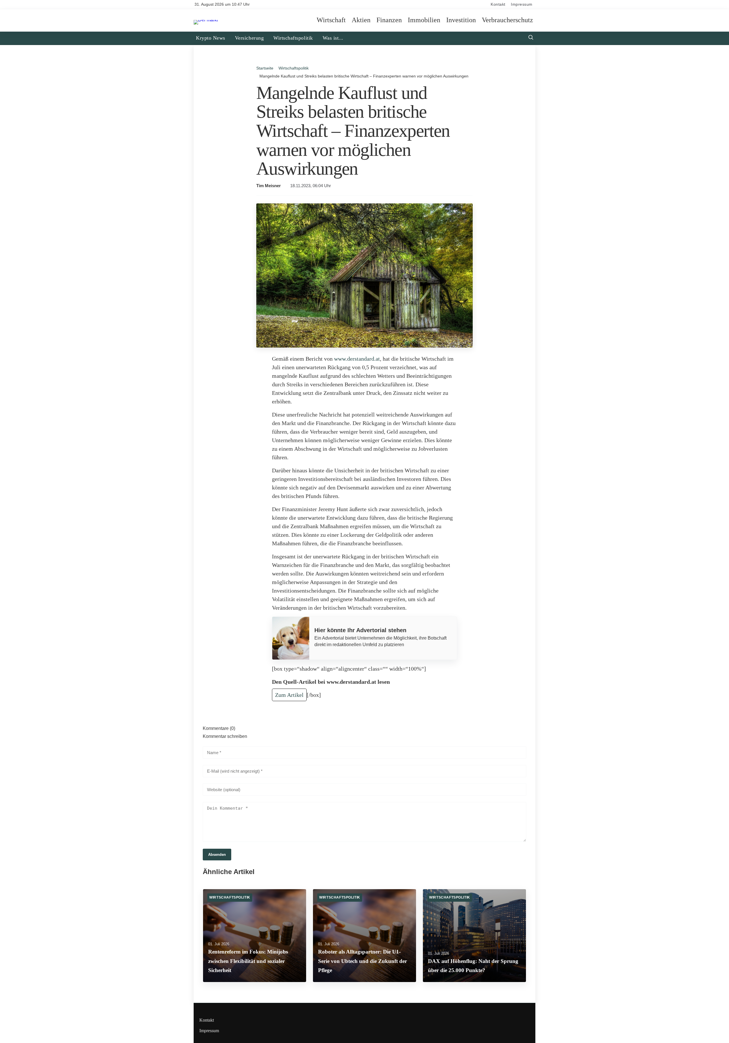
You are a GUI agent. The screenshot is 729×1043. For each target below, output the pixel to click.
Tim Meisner (268, 185)
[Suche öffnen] (530, 38)
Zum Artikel (289, 695)
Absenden (217, 854)
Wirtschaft (331, 20)
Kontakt (498, 4)
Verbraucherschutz (507, 20)
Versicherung (249, 38)
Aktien (361, 20)
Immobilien (424, 20)
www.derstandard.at (357, 359)
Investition (461, 20)
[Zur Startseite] (206, 19)
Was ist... (333, 38)
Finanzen (389, 20)
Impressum (522, 4)
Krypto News (210, 38)
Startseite (264, 68)
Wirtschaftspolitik (293, 38)
